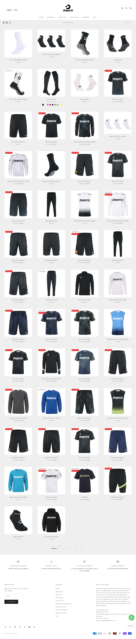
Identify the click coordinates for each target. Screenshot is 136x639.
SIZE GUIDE (59, 598)
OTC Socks (51, 99)
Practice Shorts (18, 142)
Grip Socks (117, 60)
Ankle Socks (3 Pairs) (51, 54)
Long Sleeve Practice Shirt (85, 142)
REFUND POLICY (61, 607)
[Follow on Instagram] (15, 627)
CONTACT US (74, 17)
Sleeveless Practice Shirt (84, 221)
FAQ (57, 616)
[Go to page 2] (82, 546)
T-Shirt (85, 497)
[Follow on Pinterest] (25, 627)
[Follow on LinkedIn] (34, 627)
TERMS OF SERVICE (62, 610)
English (9, 10)
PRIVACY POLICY (61, 613)
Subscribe (11, 602)
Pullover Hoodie (51, 536)
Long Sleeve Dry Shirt (118, 300)
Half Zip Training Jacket (51, 379)
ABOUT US (62, 17)
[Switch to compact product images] (10, 22)
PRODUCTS (51, 17)
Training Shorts (51, 260)
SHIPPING (86, 17)
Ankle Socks (18, 536)
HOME (41, 17)
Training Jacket (84, 300)
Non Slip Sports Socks (18, 60)
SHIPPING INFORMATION (64, 604)
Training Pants (51, 221)
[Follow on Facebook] (5, 627)
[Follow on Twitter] (10, 627)
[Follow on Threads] (20, 627)
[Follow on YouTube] (29, 627)
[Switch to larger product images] (3, 22)
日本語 (15, 10)
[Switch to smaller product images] (7, 22)
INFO (95, 17)
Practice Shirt (118, 99)
